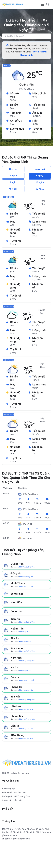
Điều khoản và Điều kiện (14, 792)
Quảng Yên (17, 563)
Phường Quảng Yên (26, 567)
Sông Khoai (17, 594)
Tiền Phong (17, 735)
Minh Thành (18, 583)
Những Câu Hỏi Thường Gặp (16, 796)
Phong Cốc (17, 716)
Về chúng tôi (8, 788)
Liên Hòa (16, 706)
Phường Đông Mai (26, 577)
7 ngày (13, 182)
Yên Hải (15, 696)
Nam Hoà (16, 657)
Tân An (15, 638)
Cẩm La (15, 677)
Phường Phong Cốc (26, 661)
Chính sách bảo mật (12, 800)
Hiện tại (13, 169)
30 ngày (39, 189)
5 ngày (39, 175)
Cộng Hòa (16, 611)
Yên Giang (17, 648)
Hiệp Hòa (16, 602)
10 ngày (40, 182)
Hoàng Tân (17, 628)
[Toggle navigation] (42, 4)
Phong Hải (17, 687)
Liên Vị (15, 725)
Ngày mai (40, 169)
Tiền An (15, 619)
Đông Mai (16, 573)
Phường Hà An (25, 632)
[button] (48, 4)
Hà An (14, 667)
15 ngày (13, 189)
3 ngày (13, 175)
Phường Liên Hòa (26, 690)
